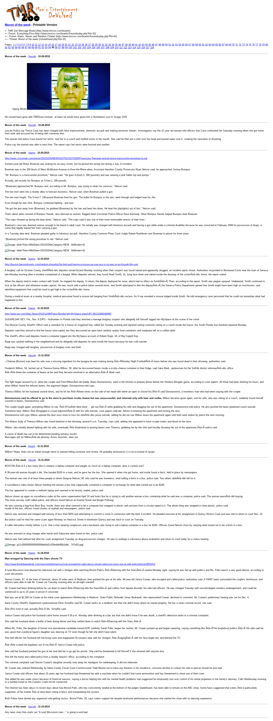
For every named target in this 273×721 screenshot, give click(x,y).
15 (49, 44)
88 (29, 47)
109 (112, 47)
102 (80, 47)
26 (86, 44)
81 (6, 47)
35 (116, 44)
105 (93, 47)
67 (223, 44)
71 (236, 44)
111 (121, 47)
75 (250, 44)
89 (33, 47)
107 (103, 47)
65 (216, 44)
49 (163, 44)
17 (56, 44)
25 (83, 44)
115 (139, 47)
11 (36, 44)
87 (26, 47)
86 (23, 47)
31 (103, 44)
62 (206, 44)
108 (107, 47)
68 (226, 44)
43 (143, 44)
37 (123, 44)
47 (156, 44)
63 (210, 44)
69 (230, 44)
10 (33, 44)
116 (143, 47)
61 (203, 44)
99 (66, 47)
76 (253, 44)
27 (89, 44)
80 (266, 44)
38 (126, 44)
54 (179, 44)
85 (19, 47)
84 (16, 47)
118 (152, 47)
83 (13, 47)
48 (159, 44)
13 (42, 44)
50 (166, 44)
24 (79, 44)
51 (169, 44)
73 (243, 44)
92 (43, 47)
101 (75, 47)
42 (139, 44)
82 (9, 47)
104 (89, 47)
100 (70, 47)
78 (260, 44)
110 (116, 47)
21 (69, 44)
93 (46, 47)
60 (200, 44)
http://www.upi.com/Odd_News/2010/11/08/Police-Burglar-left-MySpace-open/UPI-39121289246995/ (58, 313)
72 (240, 44)
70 (233, 44)
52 (173, 44)
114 (134, 47)
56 (186, 44)
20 (66, 44)
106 (98, 47)
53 (176, 44)
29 (96, 44)
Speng (31, 152)
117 (148, 47)
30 (99, 44)
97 (59, 47)
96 (56, 47)
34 (113, 44)
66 (220, 44)
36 (119, 44)
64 (213, 44)
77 (256, 44)
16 (52, 44)
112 (125, 47)
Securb (32, 56)
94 (49, 47)
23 (76, 44)
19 (62, 44)
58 (193, 44)
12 (39, 44)
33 (109, 44)
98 (63, 47)
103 (84, 47)
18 (59, 44)
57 (189, 44)
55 (183, 44)
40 (133, 44)
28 (93, 44)
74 (246, 44)
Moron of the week (18, 24)
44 (146, 44)
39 (129, 44)
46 (153, 44)
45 (149, 44)
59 (196, 44)
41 (136, 44)
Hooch (31, 446)
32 (106, 44)
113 (130, 47)
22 (73, 44)
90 (36, 47)
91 (39, 47)
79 (263, 44)
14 (46, 44)
